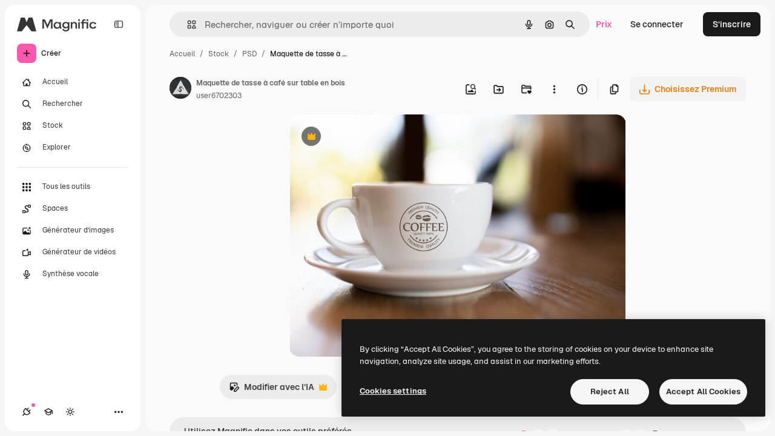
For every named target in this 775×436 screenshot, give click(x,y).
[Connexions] (26, 411)
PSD (249, 54)
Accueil (182, 54)
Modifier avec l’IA (271, 390)
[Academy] (48, 411)
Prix (604, 24)
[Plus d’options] (554, 89)
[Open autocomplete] (186, 24)
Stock (218, 54)
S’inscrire (732, 24)
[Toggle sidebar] (118, 24)
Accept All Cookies (703, 391)
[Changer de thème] (70, 411)
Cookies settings (393, 391)
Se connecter (657, 24)
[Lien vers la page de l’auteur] (180, 89)
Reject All (609, 391)
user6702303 (219, 96)
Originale (369, 138)
